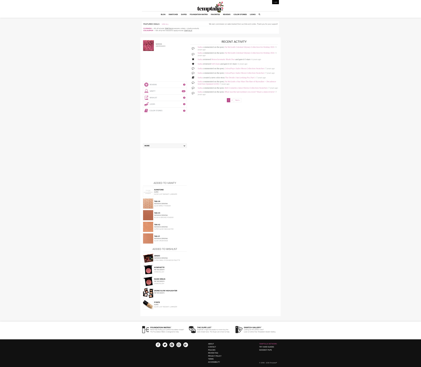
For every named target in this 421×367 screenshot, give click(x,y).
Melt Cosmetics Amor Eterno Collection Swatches (246, 87)
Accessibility (214, 362)
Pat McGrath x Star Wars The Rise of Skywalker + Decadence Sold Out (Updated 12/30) (237, 82)
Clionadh (147, 28)
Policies (211, 350)
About (211, 344)
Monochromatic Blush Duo (223, 59)
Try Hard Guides (266, 347)
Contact (212, 347)
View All (165, 24)
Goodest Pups (265, 350)
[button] (163, 14)
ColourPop (148, 30)
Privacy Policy (214, 356)
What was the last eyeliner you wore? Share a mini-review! (250, 91)
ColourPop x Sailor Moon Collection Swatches (244, 68)
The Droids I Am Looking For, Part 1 (240, 77)
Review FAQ (213, 353)
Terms (211, 359)
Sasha (200, 47)
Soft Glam (215, 63)
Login (275, 2)
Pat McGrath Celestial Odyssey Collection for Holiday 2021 (249, 47)
